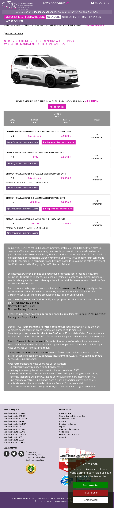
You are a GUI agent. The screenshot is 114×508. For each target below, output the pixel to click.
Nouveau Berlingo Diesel (21, 306)
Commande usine (35, 17)
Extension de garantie (69, 429)
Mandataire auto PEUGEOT (15, 418)
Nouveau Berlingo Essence (22, 309)
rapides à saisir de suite (59, 142)
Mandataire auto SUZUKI (14, 432)
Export (62, 426)
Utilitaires (69, 17)
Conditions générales (35, 457)
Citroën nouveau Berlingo (72, 288)
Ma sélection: (102, 3)
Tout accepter (90, 485)
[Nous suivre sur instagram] (21, 454)
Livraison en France (67, 424)
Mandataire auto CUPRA (14, 442)
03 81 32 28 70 (43, 11)
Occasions (53, 17)
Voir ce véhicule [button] (57, 106)
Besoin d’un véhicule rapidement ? (26, 341)
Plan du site (31, 452)
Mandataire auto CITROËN (15, 416)
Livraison (95, 17)
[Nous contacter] (35, 20)
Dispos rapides (14, 17)
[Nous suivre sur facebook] (7, 454)
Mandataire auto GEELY (14, 440)
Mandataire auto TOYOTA (15, 434)
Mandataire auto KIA (12, 426)
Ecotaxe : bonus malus (69, 434)
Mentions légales (33, 454)
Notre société (14, 21)
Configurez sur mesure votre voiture (28, 352)
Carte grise (64, 432)
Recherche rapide (14, 33)
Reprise (82, 17)
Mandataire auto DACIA (14, 421)
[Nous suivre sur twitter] (14, 454)
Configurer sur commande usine (23, 142)
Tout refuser (90, 492)
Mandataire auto (20, 498)
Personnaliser (90, 499)
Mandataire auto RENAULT (15, 413)
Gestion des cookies (35, 460)
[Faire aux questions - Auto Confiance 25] (33, 20)
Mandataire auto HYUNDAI (15, 424)
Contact (62, 437)
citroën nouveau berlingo (39, 131)
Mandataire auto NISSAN (14, 429)
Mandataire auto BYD (13, 437)
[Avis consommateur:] (31, 468)
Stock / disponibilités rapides (72, 416)
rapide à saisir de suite (58, 209)
